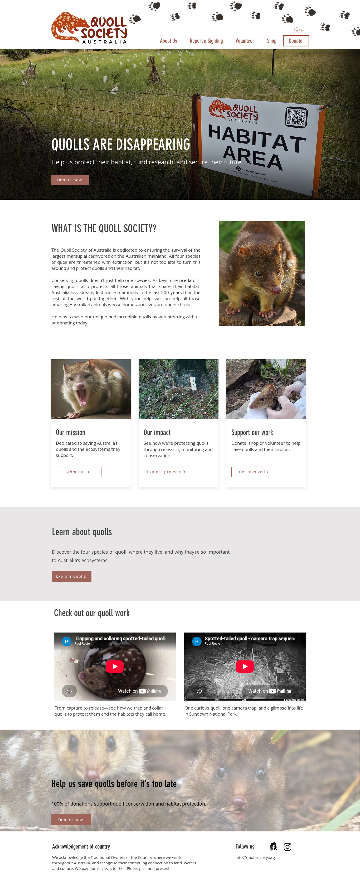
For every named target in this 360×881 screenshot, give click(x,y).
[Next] (331, 124)
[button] (300, 29)
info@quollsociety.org (255, 857)
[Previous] (28, 124)
